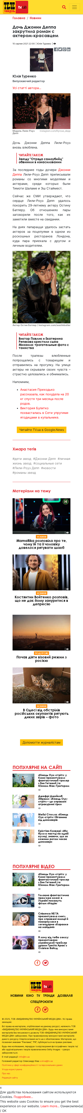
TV (38, 995)
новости (49, 468)
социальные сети (48, 463)
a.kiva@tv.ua (46, 1061)
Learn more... (50, 1106)
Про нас (6, 1073)
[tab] (37, 963)
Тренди (48, 995)
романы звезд (25, 473)
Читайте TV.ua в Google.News (41, 430)
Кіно (30, 995)
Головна (19, 18)
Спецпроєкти (41, 1001)
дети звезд (22, 459)
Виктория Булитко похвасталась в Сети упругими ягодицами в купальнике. (44, 412)
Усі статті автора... (27, 88)
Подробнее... (23, 1097)
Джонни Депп (45, 459)
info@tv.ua (24, 1056)
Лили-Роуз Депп (26, 468)
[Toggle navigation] (74, 7)
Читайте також (41, 158)
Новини (35, 18)
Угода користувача (12, 1069)
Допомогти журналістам (41, 742)
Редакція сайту (10, 1077)
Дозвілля (65, 995)
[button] (64, 7)
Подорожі (41, 653)
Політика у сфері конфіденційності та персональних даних (32, 1065)
